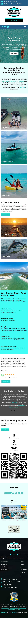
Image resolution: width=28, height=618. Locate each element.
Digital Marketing (12, 612)
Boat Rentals (5, 127)
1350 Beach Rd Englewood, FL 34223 (13, 3)
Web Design (4, 612)
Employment (23, 572)
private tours (21, 204)
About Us (23, 558)
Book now (22, 87)
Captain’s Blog (24, 569)
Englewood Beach (14, 407)
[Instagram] (14, 554)
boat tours (21, 81)
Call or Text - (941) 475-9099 (10, 1)
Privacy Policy (5, 608)
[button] (25, 27)
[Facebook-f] (10, 554)
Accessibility (11, 609)
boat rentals (13, 81)
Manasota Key (21, 405)
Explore (22, 561)
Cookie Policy (22, 608)
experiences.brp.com (21, 520)
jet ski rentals (5, 81)
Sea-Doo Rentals (6, 161)
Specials (22, 566)
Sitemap (18, 609)
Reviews (22, 564)
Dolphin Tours (6, 256)
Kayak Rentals (6, 195)
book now (14, 402)
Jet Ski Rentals (4, 561)
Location (23, 574)
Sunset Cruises (6, 235)
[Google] (17, 554)
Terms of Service (14, 608)
